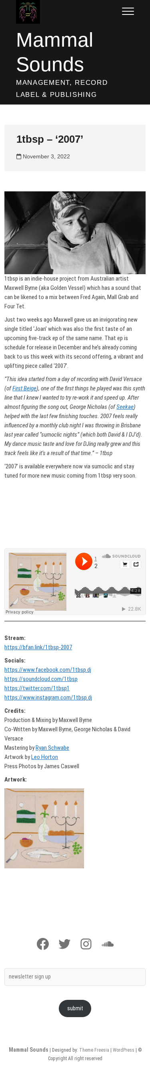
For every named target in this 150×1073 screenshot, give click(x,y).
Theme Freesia (94, 1050)
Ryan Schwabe (52, 747)
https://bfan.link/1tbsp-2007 (38, 647)
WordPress (123, 1050)
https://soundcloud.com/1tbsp (41, 679)
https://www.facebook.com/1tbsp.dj (47, 669)
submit (75, 1008)
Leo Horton (44, 757)
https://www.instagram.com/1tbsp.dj (48, 697)
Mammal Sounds (54, 52)
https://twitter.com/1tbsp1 (37, 688)
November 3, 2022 (45, 156)
